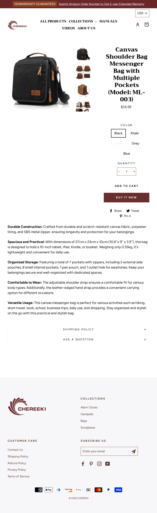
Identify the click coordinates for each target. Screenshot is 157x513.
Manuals (108, 21)
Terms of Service (18, 476)
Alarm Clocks (89, 407)
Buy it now (126, 197)
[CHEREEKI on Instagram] (99, 463)
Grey (135, 143)
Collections (81, 21)
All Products (53, 21)
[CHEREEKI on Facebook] (83, 463)
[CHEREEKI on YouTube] (107, 463)
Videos (68, 28)
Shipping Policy (78, 329)
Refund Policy (17, 463)
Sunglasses (88, 427)
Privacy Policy (17, 469)
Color (126, 125)
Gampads (87, 414)
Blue (126, 153)
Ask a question (78, 339)
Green (119, 143)
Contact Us (15, 449)
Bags (84, 421)
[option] (40, 79)
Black (118, 133)
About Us (86, 28)
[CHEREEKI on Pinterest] (91, 463)
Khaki (135, 133)
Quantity (127, 163)
